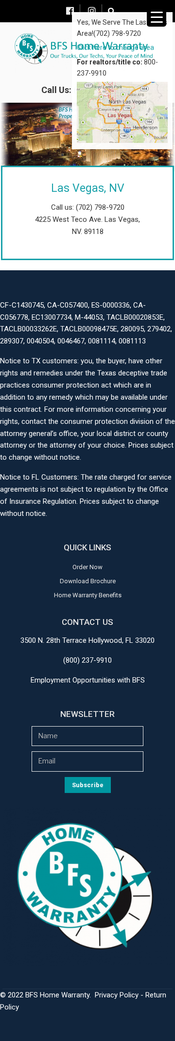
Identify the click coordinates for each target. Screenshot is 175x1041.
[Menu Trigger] (156, 17)
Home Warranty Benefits (88, 595)
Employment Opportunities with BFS (88, 680)
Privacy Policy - (120, 995)
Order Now (87, 567)
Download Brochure (88, 581)
